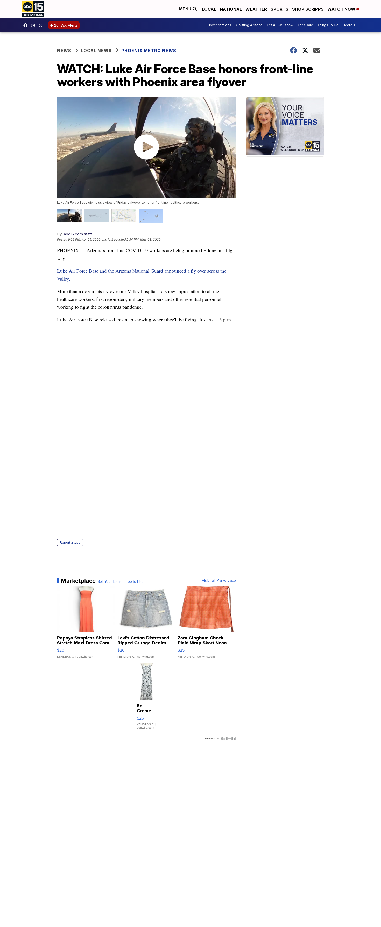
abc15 (26, 25)
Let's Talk (305, 25)
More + (349, 25)
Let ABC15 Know (280, 25)
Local (209, 9)
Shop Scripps (308, 9)
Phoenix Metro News (148, 50)
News (64, 50)
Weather (256, 9)
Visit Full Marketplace (219, 581)
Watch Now (341, 9)
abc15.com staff (78, 234)
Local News (96, 50)
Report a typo (70, 542)
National (231, 9)
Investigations (220, 25)
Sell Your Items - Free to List (120, 582)
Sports (279, 9)
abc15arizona (34, 25)
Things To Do (327, 25)
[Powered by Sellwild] (228, 739)
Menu (186, 9)
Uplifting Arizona (249, 25)
